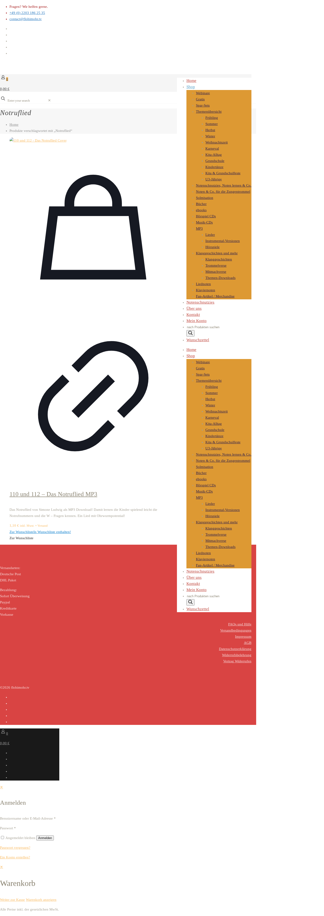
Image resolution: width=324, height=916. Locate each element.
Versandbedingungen (235, 630)
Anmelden (45, 838)
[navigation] (162, 883)
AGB (247, 643)
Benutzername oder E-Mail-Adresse (28, 818)
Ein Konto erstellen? (15, 857)
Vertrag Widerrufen (237, 661)
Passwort (8, 828)
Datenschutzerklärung (235, 649)
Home (14, 124)
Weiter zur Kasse (12, 900)
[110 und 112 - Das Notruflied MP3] (93, 140)
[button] (40, 532)
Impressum (243, 636)
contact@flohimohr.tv (25, 19)
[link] (49, 100)
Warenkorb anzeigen (41, 900)
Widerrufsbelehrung (236, 655)
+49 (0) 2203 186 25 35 (27, 13)
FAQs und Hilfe (239, 624)
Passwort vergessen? (15, 847)
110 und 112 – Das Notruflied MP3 (53, 494)
